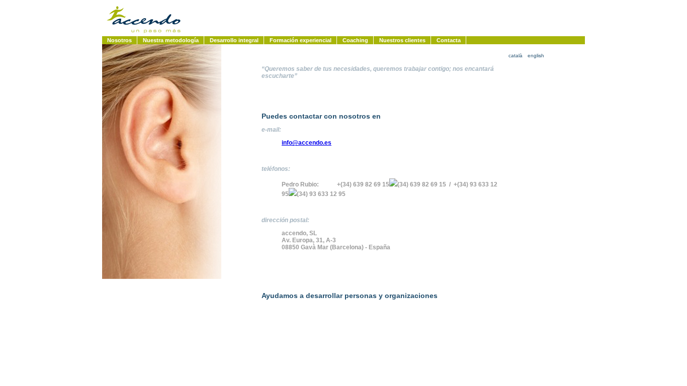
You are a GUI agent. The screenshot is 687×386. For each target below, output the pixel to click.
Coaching (355, 40)
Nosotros (119, 40)
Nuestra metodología (171, 40)
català (515, 55)
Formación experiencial (300, 40)
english (536, 55)
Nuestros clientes (402, 40)
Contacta (449, 40)
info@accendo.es (306, 142)
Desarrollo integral (234, 40)
